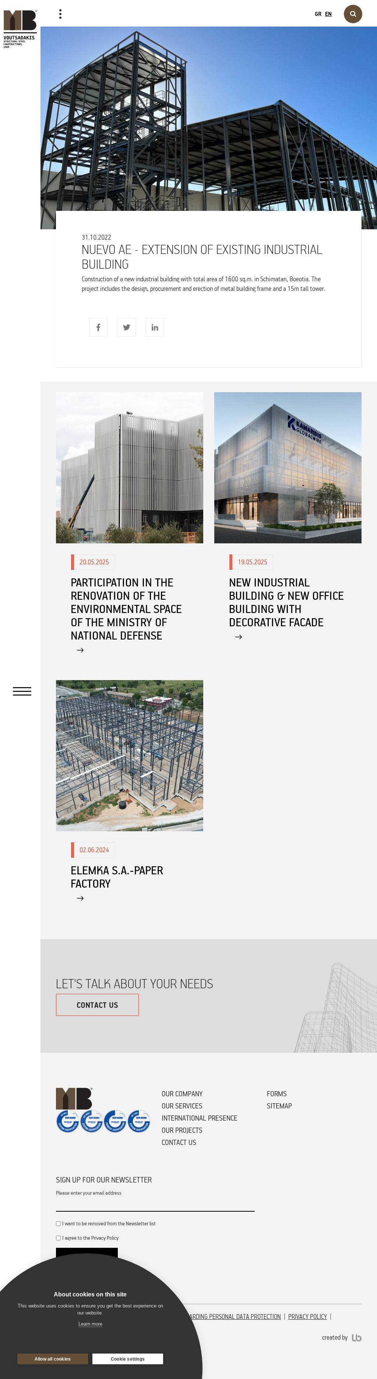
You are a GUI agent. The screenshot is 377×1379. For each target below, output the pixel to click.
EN (328, 14)
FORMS (277, 1093)
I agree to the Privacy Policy (90, 1237)
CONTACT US (97, 1005)
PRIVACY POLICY (307, 1317)
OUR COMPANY (182, 1093)
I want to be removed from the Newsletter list (109, 1223)
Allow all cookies (53, 1359)
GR (318, 14)
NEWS (57, 38)
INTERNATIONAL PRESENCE (199, 1118)
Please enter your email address (88, 1192)
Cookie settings (128, 1359)
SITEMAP (279, 1106)
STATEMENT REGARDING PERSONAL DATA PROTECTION (215, 1317)
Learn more (90, 1324)
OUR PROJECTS (182, 1130)
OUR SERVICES (182, 1106)
